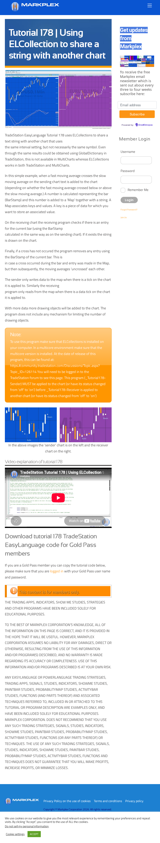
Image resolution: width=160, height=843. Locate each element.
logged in (56, 571)
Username (128, 151)
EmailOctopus (146, 125)
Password (128, 170)
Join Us (124, 217)
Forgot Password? (129, 209)
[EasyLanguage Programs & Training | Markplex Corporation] (34, 10)
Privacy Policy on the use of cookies (67, 801)
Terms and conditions (108, 801)
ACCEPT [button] (34, 834)
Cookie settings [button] (15, 834)
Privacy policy (134, 801)
